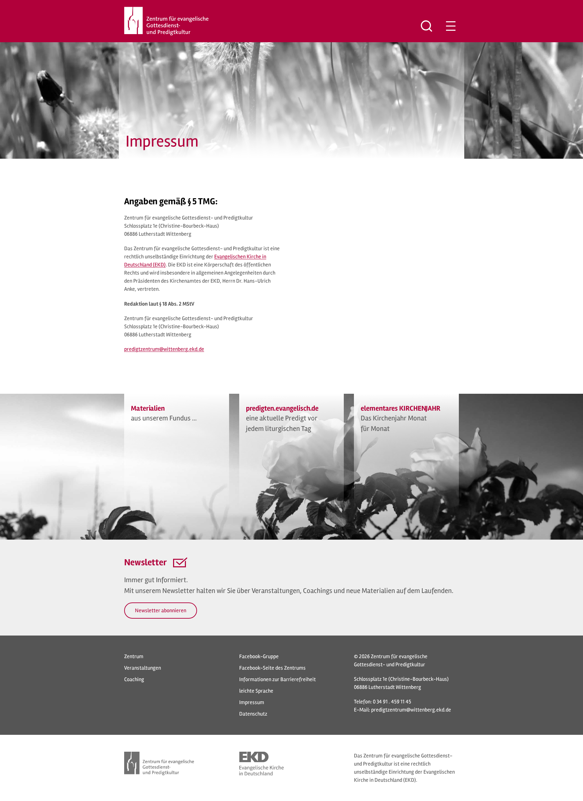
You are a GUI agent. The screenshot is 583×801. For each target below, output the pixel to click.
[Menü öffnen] (451, 26)
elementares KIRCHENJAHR (400, 408)
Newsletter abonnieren (160, 610)
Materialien (148, 408)
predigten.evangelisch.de (282, 408)
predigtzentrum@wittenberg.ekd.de (411, 709)
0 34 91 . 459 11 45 (392, 701)
